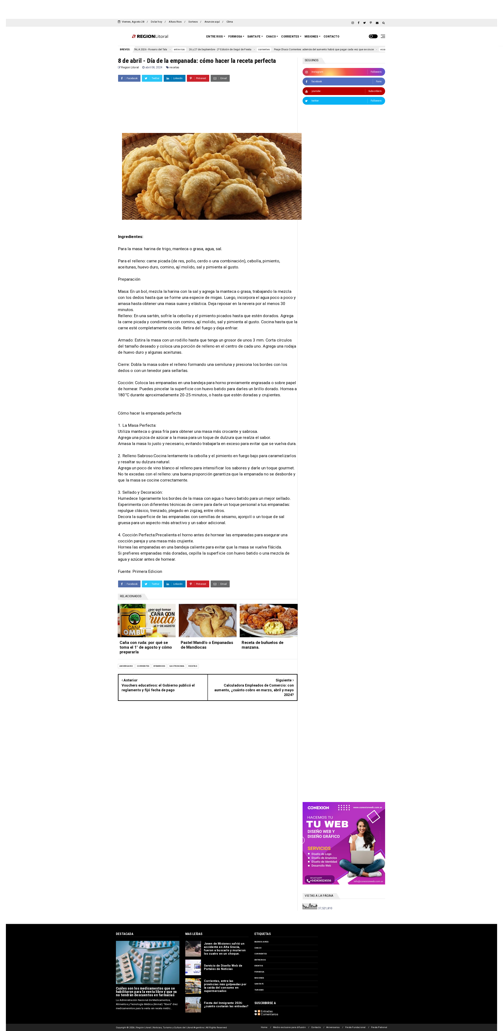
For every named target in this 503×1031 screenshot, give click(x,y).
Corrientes (290, 36)
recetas (174, 67)
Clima (230, 21)
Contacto (331, 36)
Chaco (271, 36)
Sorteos (193, 21)
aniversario (126, 666)
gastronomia (176, 666)
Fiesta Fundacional (355, 1027)
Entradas (266, 1011)
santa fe (259, 984)
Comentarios (269, 1014)
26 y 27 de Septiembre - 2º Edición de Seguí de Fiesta (171, 49)
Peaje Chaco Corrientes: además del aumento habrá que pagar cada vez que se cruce (275, 49)
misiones (259, 978)
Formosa (235, 36)
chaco (258, 948)
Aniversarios (333, 1027)
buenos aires (261, 942)
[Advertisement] (251, 9)
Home (264, 1027)
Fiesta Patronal (379, 1027)
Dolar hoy (156, 21)
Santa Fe (254, 36)
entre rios (260, 960)
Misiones (311, 36)
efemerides (159, 666)
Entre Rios (214, 36)
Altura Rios (175, 21)
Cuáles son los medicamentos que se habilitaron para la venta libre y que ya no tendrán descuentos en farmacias (146, 991)
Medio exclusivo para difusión (289, 1027)
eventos (258, 966)
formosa (259, 972)
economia (337, 49)
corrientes (215, 49)
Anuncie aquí (212, 21)
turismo (259, 990)
